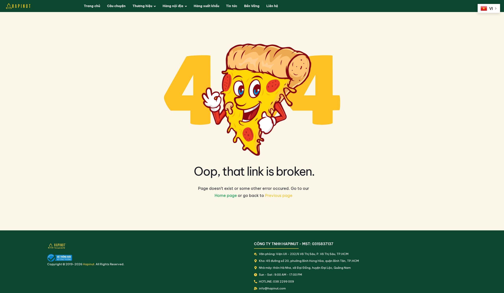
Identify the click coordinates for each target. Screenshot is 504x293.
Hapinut (88, 264)
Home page (226, 195)
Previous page (278, 195)
